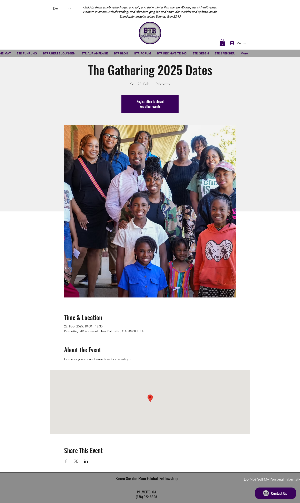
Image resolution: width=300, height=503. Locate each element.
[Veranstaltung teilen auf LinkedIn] (86, 461)
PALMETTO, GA (146, 491)
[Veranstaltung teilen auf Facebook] (66, 461)
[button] (222, 42)
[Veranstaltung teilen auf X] (76, 461)
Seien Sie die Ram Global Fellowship (147, 478)
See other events (150, 106)
